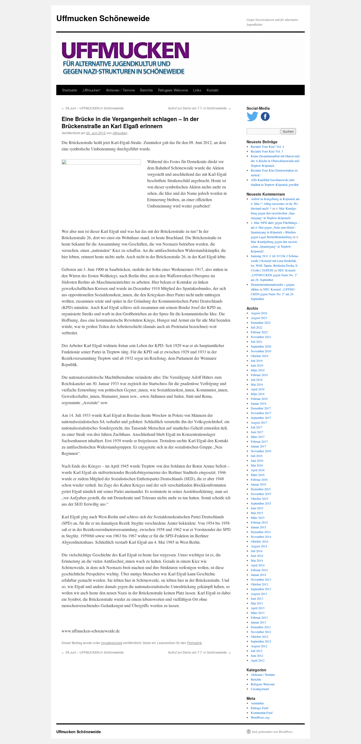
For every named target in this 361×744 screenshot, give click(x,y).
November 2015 (261, 494)
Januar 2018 (258, 403)
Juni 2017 (257, 432)
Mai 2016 (257, 465)
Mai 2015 (257, 513)
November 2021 (261, 337)
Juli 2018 (256, 379)
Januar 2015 (258, 527)
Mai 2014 (257, 560)
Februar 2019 (259, 375)
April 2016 (258, 470)
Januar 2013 (258, 622)
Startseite (69, 90)
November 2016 (261, 451)
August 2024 (259, 313)
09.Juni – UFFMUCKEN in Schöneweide (93, 108)
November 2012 (261, 632)
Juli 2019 (256, 360)
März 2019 (258, 370)
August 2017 (259, 422)
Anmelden (257, 703)
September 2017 (261, 417)
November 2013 (261, 579)
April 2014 (258, 565)
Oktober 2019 (259, 356)
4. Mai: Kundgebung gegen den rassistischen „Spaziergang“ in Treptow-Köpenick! (274, 213)
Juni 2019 (257, 365)
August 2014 (259, 546)
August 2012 (259, 646)
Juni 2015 (257, 508)
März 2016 (258, 475)
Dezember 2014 (261, 532)
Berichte (146, 90)
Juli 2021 (256, 341)
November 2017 (261, 413)
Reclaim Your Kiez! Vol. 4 (267, 146)
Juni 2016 (257, 460)
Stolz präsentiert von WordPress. (272, 731)
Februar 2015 (259, 522)
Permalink (194, 642)
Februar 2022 (259, 332)
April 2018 (258, 389)
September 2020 (261, 346)
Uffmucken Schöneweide (103, 18)
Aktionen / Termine (120, 90)
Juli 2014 (256, 551)
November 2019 (261, 351)
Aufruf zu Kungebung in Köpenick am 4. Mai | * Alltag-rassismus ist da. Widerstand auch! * (275, 203)
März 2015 (258, 517)
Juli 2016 (256, 456)
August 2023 (259, 318)
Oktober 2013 (259, 584)
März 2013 (258, 613)
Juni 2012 (257, 655)
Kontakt (213, 90)
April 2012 (258, 660)
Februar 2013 (259, 617)
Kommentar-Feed (261, 712)
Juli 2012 (256, 651)
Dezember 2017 (261, 408)
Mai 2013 (257, 603)
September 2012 (261, 641)
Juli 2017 (256, 427)
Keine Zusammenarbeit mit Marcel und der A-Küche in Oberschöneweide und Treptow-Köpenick (275, 161)
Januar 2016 (258, 484)
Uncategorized (111, 642)
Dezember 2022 (261, 322)
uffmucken (120, 133)
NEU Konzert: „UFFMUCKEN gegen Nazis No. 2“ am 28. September (274, 275)
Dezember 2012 (261, 627)
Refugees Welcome (173, 90)
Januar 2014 (258, 574)
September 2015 (261, 503)
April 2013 (258, 608)
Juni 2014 (257, 555)
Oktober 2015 (259, 498)
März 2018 (258, 394)
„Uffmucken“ (91, 90)
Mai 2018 (257, 384)
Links (197, 90)
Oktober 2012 (259, 636)
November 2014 (261, 536)
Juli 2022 (256, 327)
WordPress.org (260, 717)
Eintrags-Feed (259, 708)
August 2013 (259, 593)
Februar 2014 (259, 570)
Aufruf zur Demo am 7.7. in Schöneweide (199, 108)
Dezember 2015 (261, 489)
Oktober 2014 (259, 541)
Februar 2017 (259, 441)
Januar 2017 (258, 446)
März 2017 (258, 437)
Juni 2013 (257, 598)
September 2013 (261, 589)
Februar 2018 (259, 398)
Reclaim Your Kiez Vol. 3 (267, 151)
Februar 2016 (259, 479)
